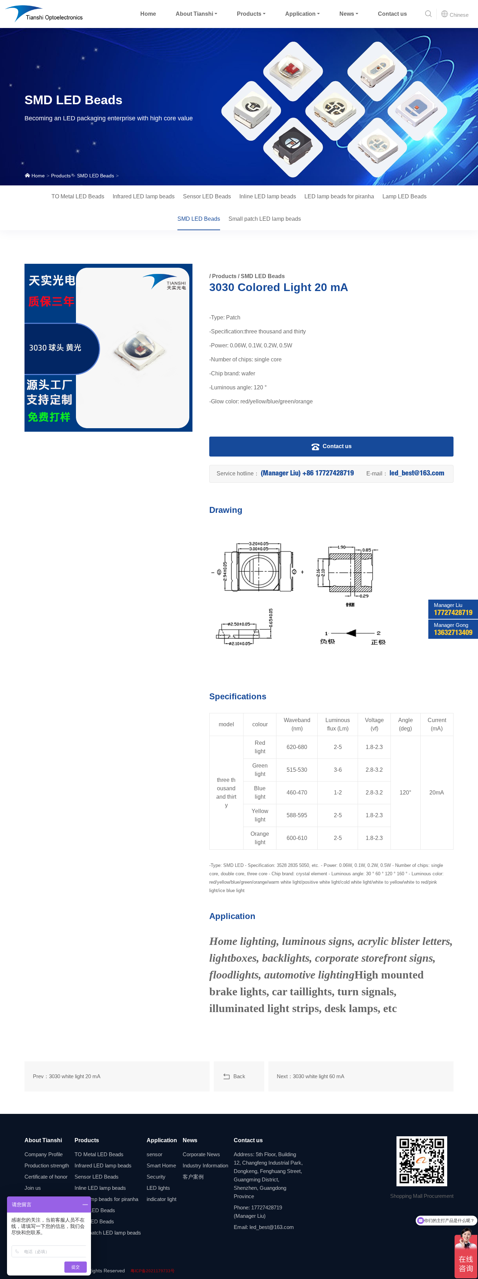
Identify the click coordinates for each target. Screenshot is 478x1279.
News (346, 14)
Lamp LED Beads (404, 196)
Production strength (46, 1165)
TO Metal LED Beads (77, 196)
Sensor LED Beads (207, 196)
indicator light (161, 1199)
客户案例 (193, 1177)
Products (249, 14)
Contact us (392, 14)
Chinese (458, 15)
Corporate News (201, 1154)
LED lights (158, 1188)
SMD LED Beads (95, 175)
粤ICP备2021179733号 (153, 1271)
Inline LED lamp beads (267, 196)
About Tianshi (194, 14)
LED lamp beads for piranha (339, 196)
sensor (154, 1154)
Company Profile (43, 1154)
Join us (32, 1188)
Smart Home (161, 1165)
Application (300, 14)
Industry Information (205, 1165)
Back (238, 1076)
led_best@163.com (416, 474)
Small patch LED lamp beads (265, 219)
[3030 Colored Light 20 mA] (108, 348)
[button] (428, 14)
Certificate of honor (46, 1177)
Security (156, 1177)
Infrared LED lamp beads (144, 196)
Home (148, 14)
